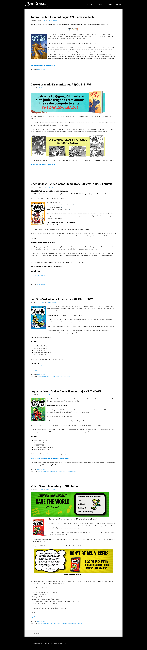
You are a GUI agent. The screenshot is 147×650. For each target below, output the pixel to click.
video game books (65, 376)
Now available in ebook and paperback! (43, 165)
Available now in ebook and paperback (43, 65)
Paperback (34, 280)
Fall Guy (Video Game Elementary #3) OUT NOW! (62, 299)
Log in (68, 643)
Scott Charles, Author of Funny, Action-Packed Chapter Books (36, 4)
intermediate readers (60, 471)
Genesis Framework (53, 643)
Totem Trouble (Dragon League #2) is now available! (63, 17)
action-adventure (42, 376)
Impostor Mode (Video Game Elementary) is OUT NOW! (66, 391)
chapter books (56, 376)
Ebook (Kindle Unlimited (38, 366)
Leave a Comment (52, 20)
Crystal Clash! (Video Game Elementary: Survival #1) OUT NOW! (71, 184)
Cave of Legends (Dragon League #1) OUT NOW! (61, 84)
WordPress (63, 643)
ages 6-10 (49, 376)
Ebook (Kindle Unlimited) (38, 275)
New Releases (41, 69)
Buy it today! (34, 617)
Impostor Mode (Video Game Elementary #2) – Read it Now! (50, 458)
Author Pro (44, 643)
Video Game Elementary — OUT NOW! (55, 486)
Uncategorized (41, 284)
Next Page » (36, 634)
